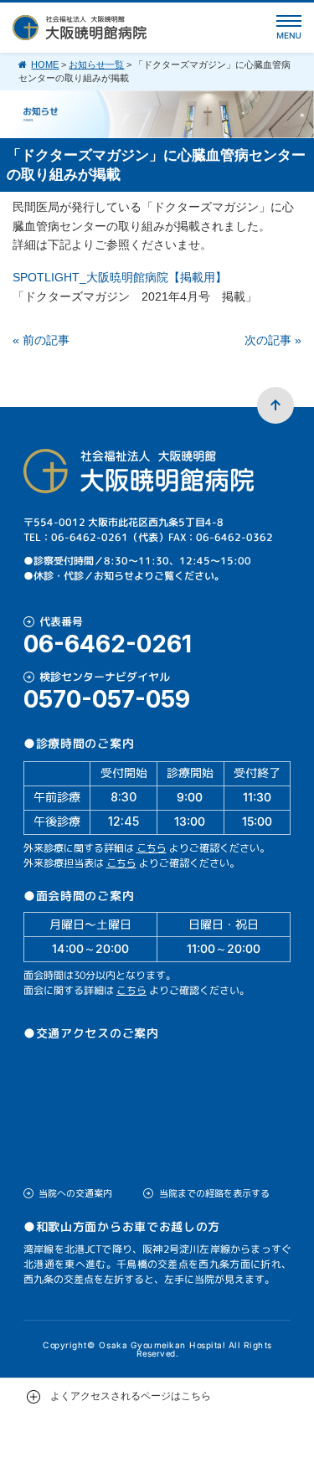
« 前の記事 (41, 340)
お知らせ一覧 (96, 64)
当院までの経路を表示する (214, 1193)
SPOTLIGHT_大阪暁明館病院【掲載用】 (120, 277)
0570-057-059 (106, 699)
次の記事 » (273, 340)
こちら (151, 848)
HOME (45, 64)
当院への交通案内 (75, 1193)
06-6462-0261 (107, 644)
